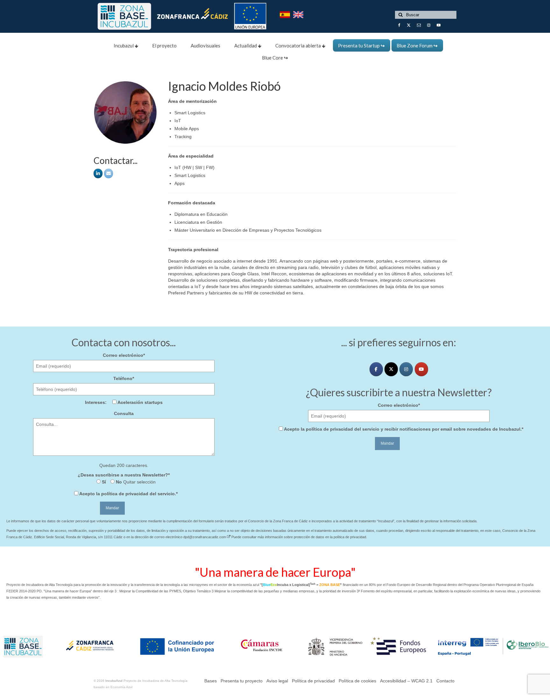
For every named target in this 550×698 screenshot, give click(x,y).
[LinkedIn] (98, 173)
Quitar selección (139, 481)
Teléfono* (123, 378)
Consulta (124, 413)
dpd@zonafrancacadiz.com (205, 537)
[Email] (108, 173)
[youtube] (421, 369)
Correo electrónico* (124, 355)
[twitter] (391, 369)
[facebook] (376, 369)
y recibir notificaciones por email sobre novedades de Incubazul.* (403, 429)
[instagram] (406, 369)
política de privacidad (124, 493)
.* (128, 493)
